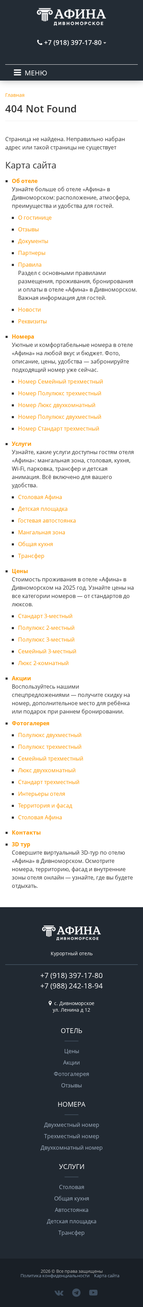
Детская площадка (43, 509)
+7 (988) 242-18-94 (71, 986)
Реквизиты (32, 321)
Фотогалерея (30, 723)
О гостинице (35, 217)
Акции (21, 678)
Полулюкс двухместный (50, 735)
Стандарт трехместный (48, 782)
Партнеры (31, 253)
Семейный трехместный (50, 758)
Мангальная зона (41, 532)
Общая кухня (35, 544)
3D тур (21, 844)
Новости (29, 309)
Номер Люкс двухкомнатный (56, 405)
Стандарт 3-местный (45, 616)
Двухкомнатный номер (72, 1147)
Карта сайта (106, 1275)
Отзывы (28, 229)
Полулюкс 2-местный (46, 628)
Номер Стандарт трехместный (58, 428)
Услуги (22, 444)
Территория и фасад (45, 805)
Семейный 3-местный (47, 651)
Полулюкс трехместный (50, 747)
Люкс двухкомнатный (47, 770)
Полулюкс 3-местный (46, 639)
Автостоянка (72, 1210)
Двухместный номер (71, 1124)
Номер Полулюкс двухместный (59, 417)
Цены (20, 571)
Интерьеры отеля (41, 794)
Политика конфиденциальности (55, 1275)
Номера (23, 336)
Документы (33, 241)
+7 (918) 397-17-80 (71, 975)
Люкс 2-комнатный (43, 663)
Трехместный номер (71, 1136)
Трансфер (31, 556)
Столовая (71, 1187)
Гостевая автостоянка (47, 520)
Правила (30, 264)
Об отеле (24, 181)
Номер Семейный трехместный (60, 381)
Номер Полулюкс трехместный (59, 393)
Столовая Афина (40, 497)
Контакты (26, 832)
